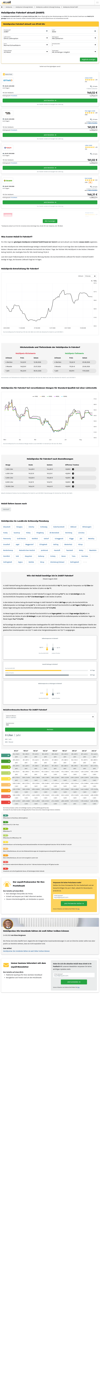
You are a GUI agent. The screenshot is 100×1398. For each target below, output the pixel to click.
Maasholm (92, 550)
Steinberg (68, 533)
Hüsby (28, 533)
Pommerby (7, 539)
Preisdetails (14, 95)
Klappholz (28, 556)
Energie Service (89, 212)
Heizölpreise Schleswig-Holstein (24, 7)
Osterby (31, 527)
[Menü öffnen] (97, 2)
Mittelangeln (86, 527)
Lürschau (81, 533)
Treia (73, 556)
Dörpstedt (6, 527)
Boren (64, 556)
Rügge (71, 539)
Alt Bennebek (54, 533)
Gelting (55, 544)
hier (78, 909)
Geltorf (46, 539)
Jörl (81, 539)
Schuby (52, 556)
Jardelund (44, 550)
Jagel (17, 544)
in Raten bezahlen (92, 123)
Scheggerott (59, 539)
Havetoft (57, 550)
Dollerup (41, 556)
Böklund (73, 527)
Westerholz (68, 544)
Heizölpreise (9, 7)
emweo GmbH (88, 78)
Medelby (91, 539)
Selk (17, 556)
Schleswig (43, 527)
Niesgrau (19, 527)
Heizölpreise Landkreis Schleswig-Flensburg (48, 7)
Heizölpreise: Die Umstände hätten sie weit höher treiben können (26, 951)
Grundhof (6, 544)
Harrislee (84, 556)
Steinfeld (6, 556)
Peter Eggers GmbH (90, 111)
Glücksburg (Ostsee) (57, 562)
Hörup (80, 544)
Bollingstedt (74, 562)
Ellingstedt (43, 544)
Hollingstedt (7, 562)
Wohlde (31, 562)
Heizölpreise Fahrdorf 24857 (70, 7)
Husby (5, 533)
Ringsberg (40, 533)
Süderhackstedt (58, 527)
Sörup (42, 562)
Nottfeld (35, 539)
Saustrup (17, 533)
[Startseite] (1, 7)
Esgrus (20, 562)
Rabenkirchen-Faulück (27, 550)
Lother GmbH (88, 145)
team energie (88, 178)
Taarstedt (69, 550)
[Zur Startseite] (6, 2)
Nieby (81, 550)
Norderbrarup (8, 550)
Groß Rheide (21, 539)
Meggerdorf (29, 544)
